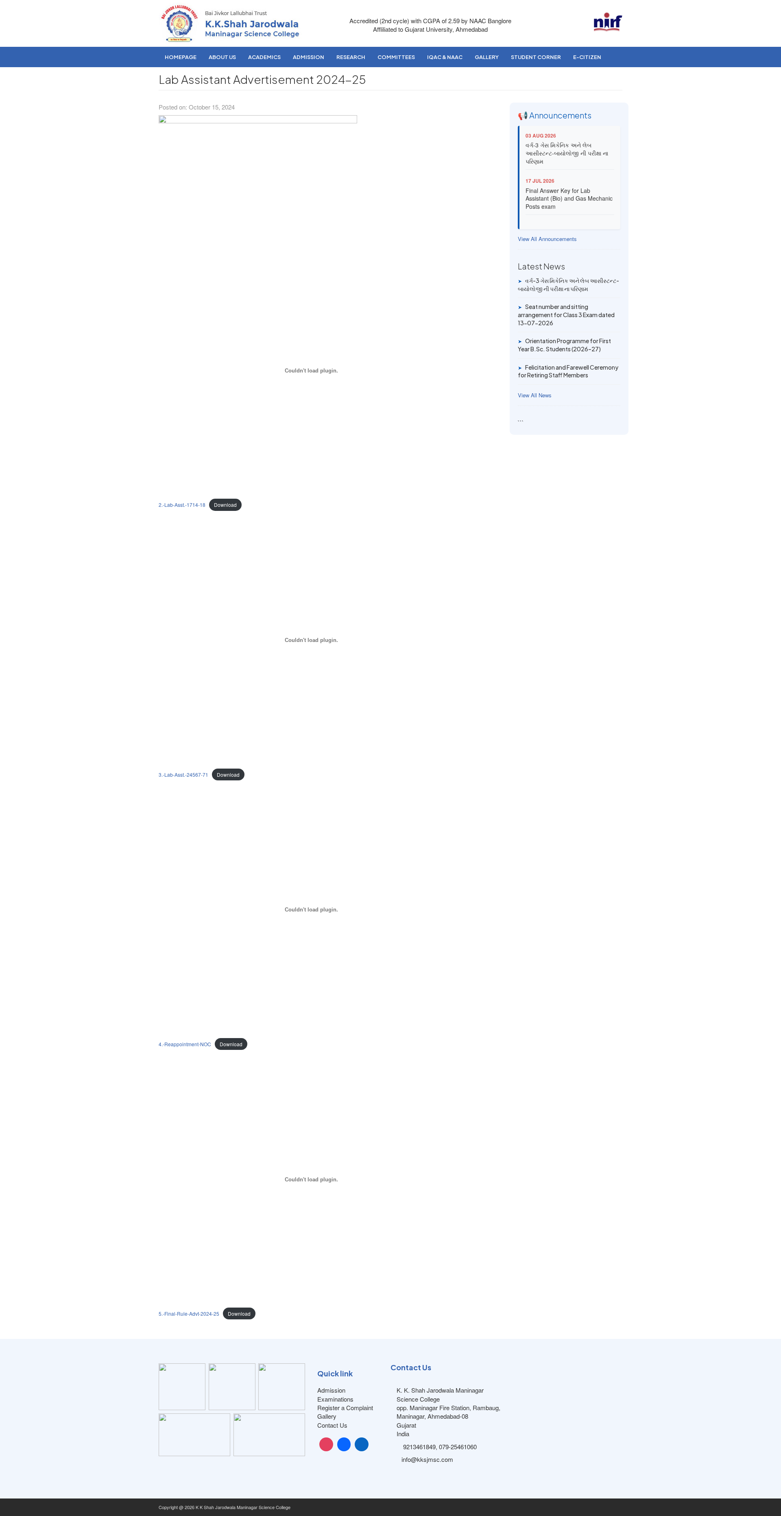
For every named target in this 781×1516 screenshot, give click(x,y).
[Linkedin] (362, 1444)
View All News (535, 395)
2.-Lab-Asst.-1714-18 (182, 504)
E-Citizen (587, 57)
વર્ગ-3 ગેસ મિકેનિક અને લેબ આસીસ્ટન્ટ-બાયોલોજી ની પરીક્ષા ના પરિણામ (567, 146)
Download (225, 504)
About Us (222, 57)
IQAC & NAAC (444, 57)
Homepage (180, 57)
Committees (396, 57)
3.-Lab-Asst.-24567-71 (183, 774)
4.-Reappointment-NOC (185, 1044)
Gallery (487, 57)
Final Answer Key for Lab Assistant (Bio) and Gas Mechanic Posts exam (569, 191)
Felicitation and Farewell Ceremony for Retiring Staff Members (568, 371)
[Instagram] (326, 1444)
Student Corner (536, 57)
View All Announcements (547, 239)
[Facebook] (344, 1444)
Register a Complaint (345, 1407)
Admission (308, 57)
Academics (264, 57)
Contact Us (332, 1425)
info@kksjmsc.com (427, 1459)
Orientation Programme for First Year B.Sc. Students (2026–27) (564, 345)
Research (350, 57)
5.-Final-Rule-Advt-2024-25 (189, 1313)
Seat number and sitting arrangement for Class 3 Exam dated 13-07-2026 (566, 314)
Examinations (335, 1399)
